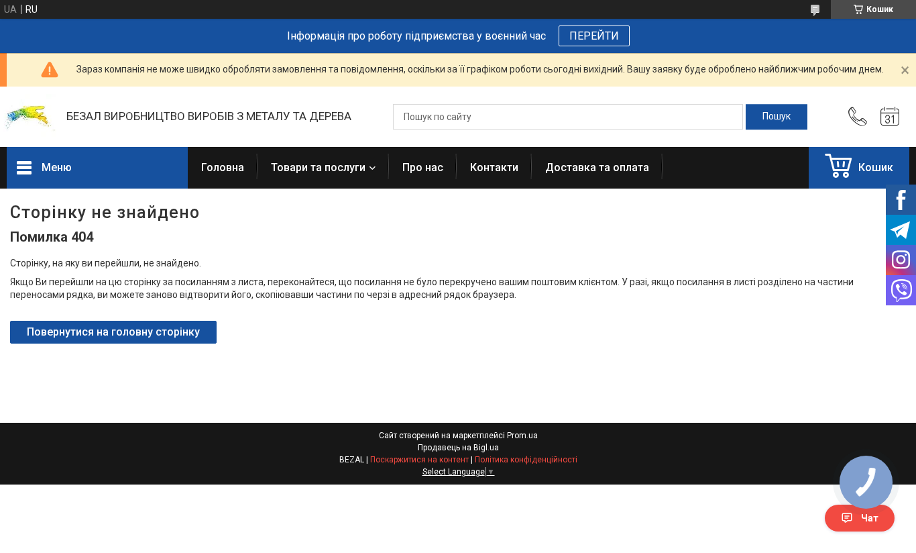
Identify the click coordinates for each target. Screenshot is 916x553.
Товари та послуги (318, 167)
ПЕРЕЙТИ (594, 36)
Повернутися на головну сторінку (113, 331)
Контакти (494, 167)
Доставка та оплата (597, 167)
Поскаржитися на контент (419, 459)
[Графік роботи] (889, 116)
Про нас (422, 167)
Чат (869, 518)
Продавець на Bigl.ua (458, 447)
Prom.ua (522, 435)
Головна (222, 167)
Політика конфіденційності (526, 459)
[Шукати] (776, 117)
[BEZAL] (29, 117)
